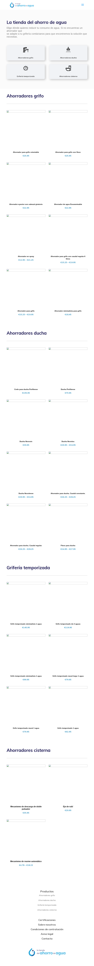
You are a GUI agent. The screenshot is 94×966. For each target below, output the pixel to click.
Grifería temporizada (26, 76)
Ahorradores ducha (68, 58)
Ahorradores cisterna (68, 76)
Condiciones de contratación (47, 929)
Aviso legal (47, 933)
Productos (47, 891)
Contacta (47, 938)
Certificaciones (47, 919)
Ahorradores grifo (25, 58)
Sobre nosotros (47, 924)
